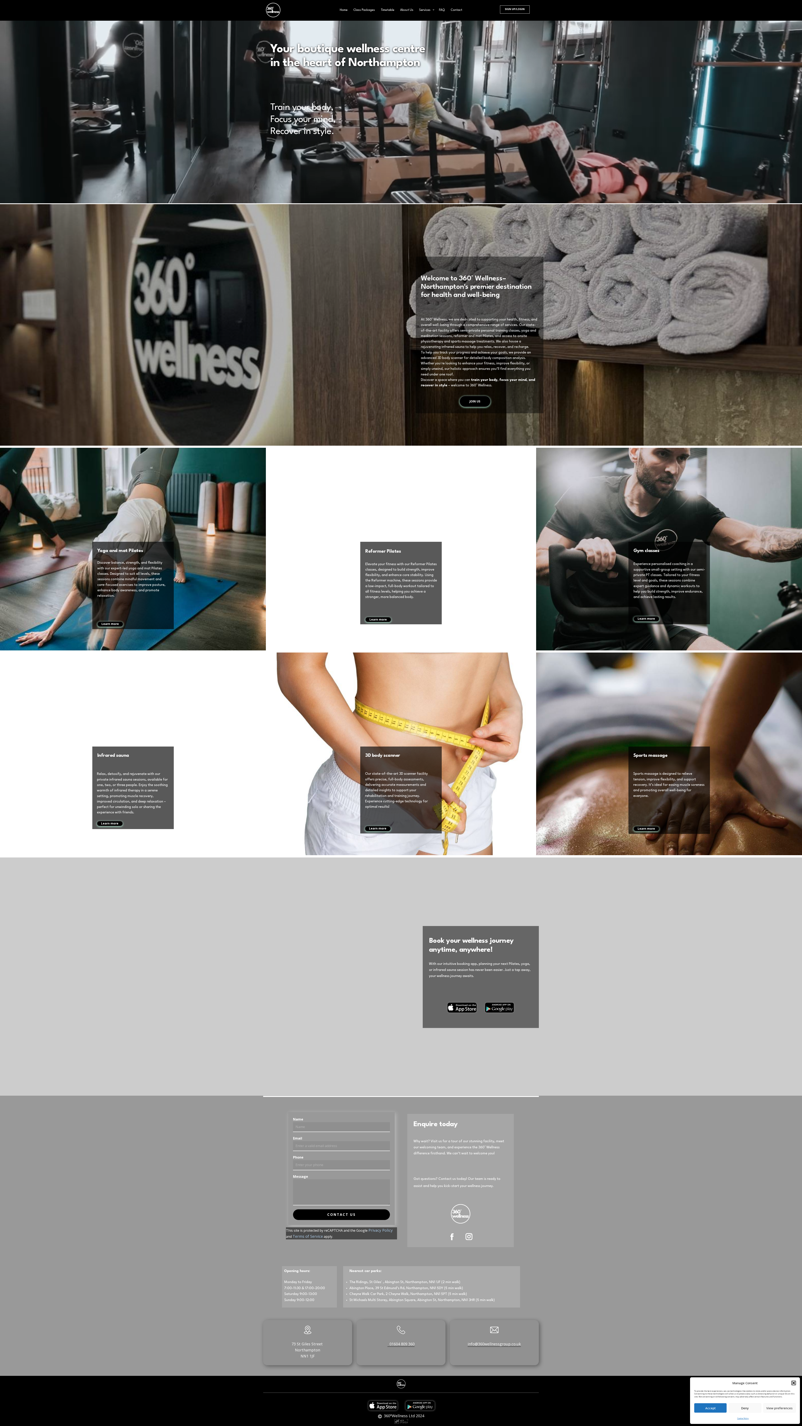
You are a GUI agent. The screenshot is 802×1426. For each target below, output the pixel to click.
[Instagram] (469, 1236)
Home (344, 10)
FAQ (442, 10)
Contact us (341, 1214)
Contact (456, 10)
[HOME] (273, 10)
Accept (710, 1408)
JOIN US (474, 401)
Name (298, 1119)
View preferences (779, 1408)
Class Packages (364, 10)
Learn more (110, 624)
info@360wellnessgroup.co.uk (494, 1343)
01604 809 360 (401, 1343)
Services (424, 10)
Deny (745, 1408)
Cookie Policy (743, 1418)
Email (297, 1138)
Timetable (387, 10)
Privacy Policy (380, 1230)
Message (300, 1176)
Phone (298, 1157)
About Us (406, 10)
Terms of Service (308, 1236)
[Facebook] (452, 1236)
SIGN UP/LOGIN (515, 9)
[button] (794, 1383)
